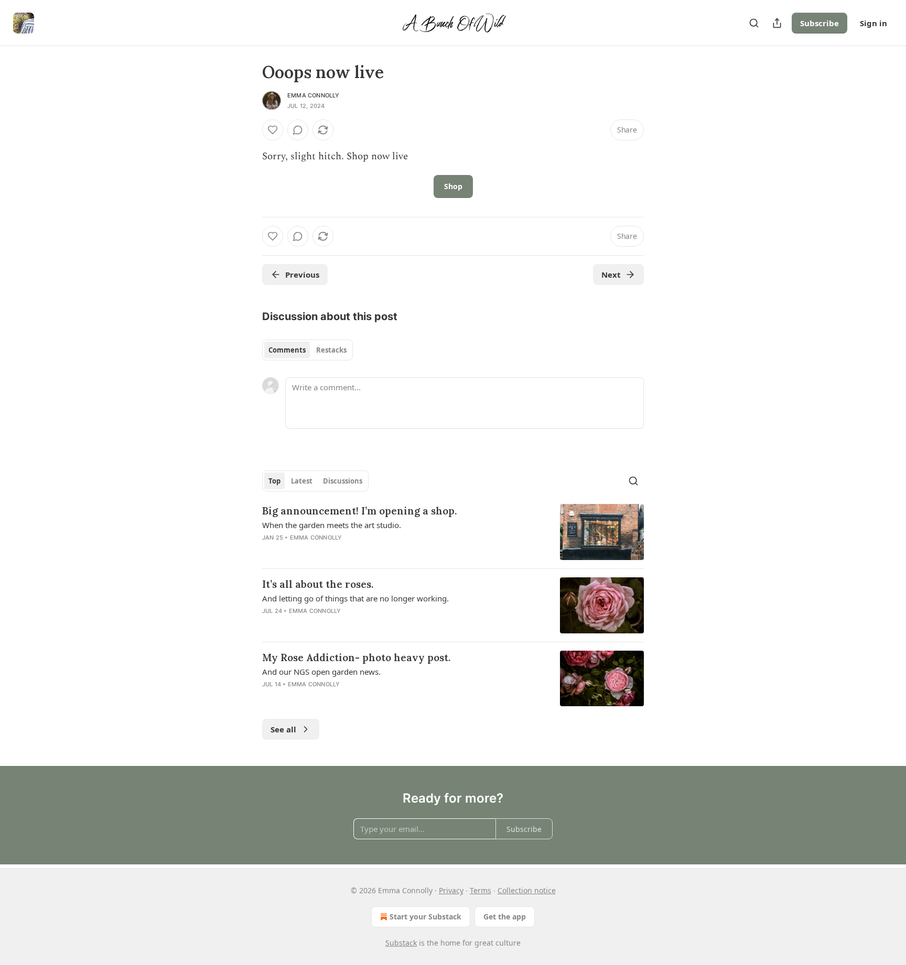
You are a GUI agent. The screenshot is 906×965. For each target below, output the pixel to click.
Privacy (451, 890)
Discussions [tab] (342, 481)
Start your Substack (425, 917)
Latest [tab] (301, 481)
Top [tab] (274, 481)
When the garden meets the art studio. (331, 525)
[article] (453, 532)
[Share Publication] (777, 23)
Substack (401, 943)
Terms (480, 890)
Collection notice (527, 890)
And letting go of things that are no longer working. (355, 598)
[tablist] (307, 349)
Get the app (504, 917)
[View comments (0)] (297, 129)
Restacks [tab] (331, 350)
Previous (302, 274)
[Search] (753, 23)
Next (611, 274)
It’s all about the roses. (317, 584)
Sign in (873, 23)
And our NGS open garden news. (321, 671)
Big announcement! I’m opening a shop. (359, 511)
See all (283, 729)
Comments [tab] (287, 350)
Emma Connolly (313, 95)
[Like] (272, 129)
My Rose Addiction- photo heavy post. (356, 657)
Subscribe (819, 23)
